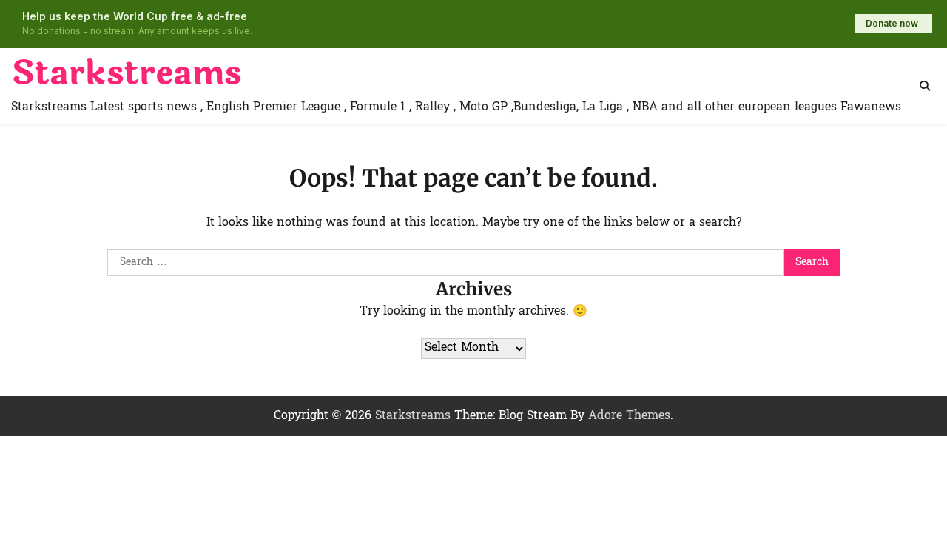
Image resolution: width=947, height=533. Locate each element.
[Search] (925, 86)
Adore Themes (629, 416)
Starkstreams (126, 73)
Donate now (892, 23)
